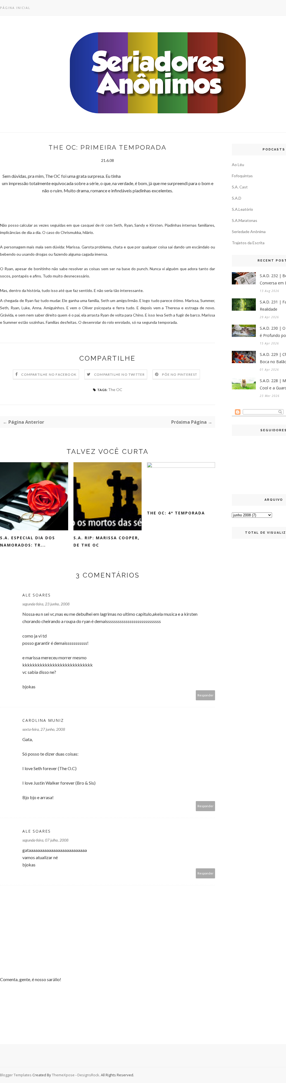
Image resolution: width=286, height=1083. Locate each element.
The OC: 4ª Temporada (176, 513)
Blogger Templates (16, 1074)
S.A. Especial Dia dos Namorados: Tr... (27, 541)
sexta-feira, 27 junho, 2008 (43, 729)
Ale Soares (36, 595)
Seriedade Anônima (249, 231)
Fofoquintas (242, 175)
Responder (205, 695)
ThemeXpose (63, 1074)
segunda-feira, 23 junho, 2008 (46, 604)
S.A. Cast (240, 187)
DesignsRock (88, 1074)
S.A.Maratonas (244, 220)
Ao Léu (238, 164)
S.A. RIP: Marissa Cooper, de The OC (106, 541)
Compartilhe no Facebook (49, 374)
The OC (115, 389)
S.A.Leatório (242, 209)
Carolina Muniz (43, 720)
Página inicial (15, 8)
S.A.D (236, 198)
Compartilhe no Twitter (119, 374)
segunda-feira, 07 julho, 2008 (45, 840)
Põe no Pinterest (179, 374)
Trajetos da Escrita (248, 242)
